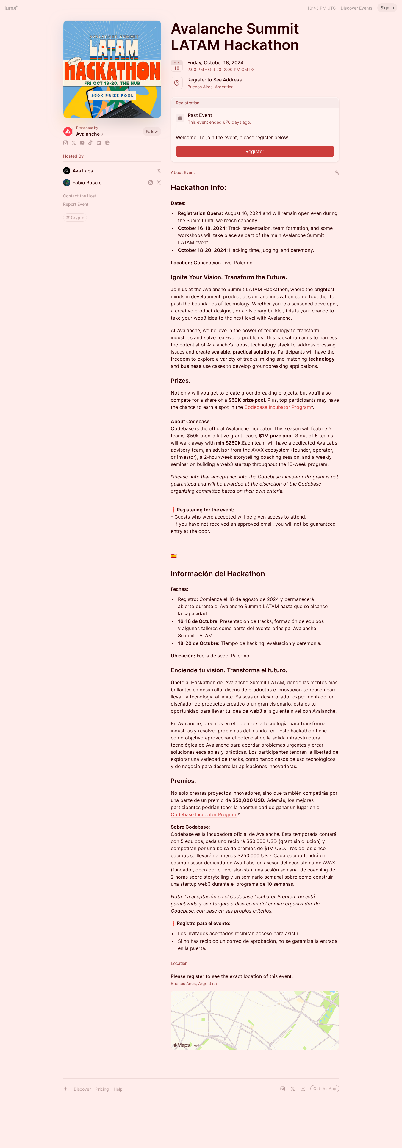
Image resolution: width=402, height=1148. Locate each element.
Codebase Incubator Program (277, 407)
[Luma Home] (11, 8)
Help (118, 1089)
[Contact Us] (303, 1089)
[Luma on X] (293, 1089)
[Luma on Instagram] (283, 1089)
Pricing (102, 1089)
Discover (82, 1089)
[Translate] (337, 172)
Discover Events (357, 7)
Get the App (324, 1088)
